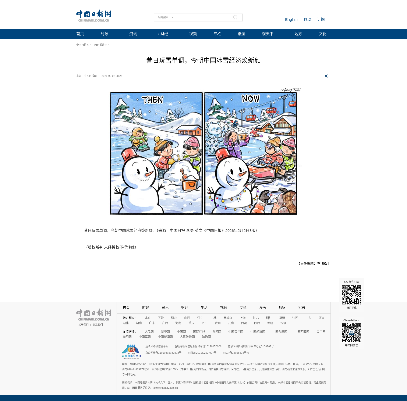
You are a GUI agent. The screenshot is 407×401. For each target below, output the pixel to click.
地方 (298, 34)
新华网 (165, 331)
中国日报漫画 (99, 44)
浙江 (269, 318)
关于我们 (83, 324)
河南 (322, 318)
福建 (282, 318)
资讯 (133, 34)
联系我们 (98, 324)
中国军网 (145, 336)
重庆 (191, 323)
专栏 (217, 34)
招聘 (301, 307)
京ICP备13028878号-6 (236, 352)
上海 (243, 318)
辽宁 (200, 318)
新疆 (270, 323)
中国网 (181, 331)
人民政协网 (187, 336)
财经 (184, 307)
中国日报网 (82, 44)
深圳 (283, 323)
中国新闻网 (165, 336)
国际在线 (199, 331)
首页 (80, 34)
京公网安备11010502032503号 (163, 352)
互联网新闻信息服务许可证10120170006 (198, 346)
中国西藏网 (301, 331)
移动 (307, 19)
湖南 (139, 323)
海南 (178, 323)
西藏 (244, 323)
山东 (308, 318)
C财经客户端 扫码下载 (351, 294)
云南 (231, 323)
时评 (145, 307)
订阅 (321, 19)
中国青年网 (235, 331)
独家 (282, 307)
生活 (204, 307)
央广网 (320, 331)
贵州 (218, 323)
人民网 (149, 331)
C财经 (163, 34)
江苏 (256, 318)
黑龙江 (228, 318)
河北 (174, 318)
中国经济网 (257, 331)
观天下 (267, 34)
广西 (165, 323)
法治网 (206, 336)
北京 (148, 318)
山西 (187, 318)
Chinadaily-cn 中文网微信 (351, 333)
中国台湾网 (279, 331)
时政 (104, 34)
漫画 (241, 34)
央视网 (216, 331)
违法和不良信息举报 (156, 346)
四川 (205, 323)
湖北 (126, 323)
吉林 (213, 318)
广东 (152, 323)
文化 (322, 34)
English (291, 19)
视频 (193, 34)
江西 (295, 318)
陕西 (257, 323)
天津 (161, 318)
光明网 (127, 336)
